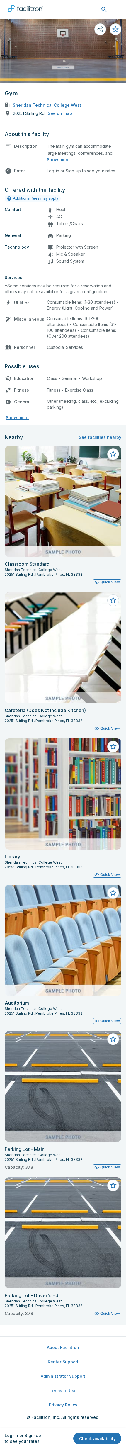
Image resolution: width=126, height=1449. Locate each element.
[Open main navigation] (117, 9)
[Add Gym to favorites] (115, 29)
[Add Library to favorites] (113, 746)
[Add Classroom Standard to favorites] (113, 454)
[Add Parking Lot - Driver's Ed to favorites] (113, 1185)
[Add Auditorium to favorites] (113, 893)
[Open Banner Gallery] (63, 51)
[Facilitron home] (25, 13)
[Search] (103, 9)
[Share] (100, 29)
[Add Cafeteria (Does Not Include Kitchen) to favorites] (113, 600)
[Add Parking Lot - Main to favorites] (113, 1039)
